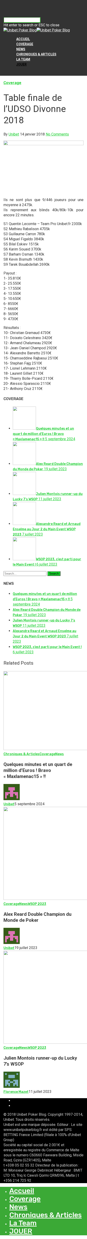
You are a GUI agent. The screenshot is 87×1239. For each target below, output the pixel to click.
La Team (23, 59)
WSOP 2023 (37, 904)
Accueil (23, 39)
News (20, 49)
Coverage (24, 44)
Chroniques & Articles (36, 54)
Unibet (14, 134)
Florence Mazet (16, 1092)
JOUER (21, 64)
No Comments (57, 134)
